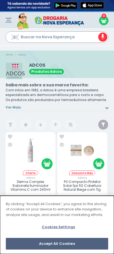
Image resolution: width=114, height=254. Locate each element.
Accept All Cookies (57, 243)
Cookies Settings (58, 227)
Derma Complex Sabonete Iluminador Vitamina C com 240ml (30, 186)
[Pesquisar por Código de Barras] (15, 38)
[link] (10, 136)
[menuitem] (9, 20)
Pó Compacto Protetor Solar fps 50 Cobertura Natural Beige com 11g (82, 186)
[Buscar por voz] (102, 37)
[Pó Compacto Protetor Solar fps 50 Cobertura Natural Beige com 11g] (82, 152)
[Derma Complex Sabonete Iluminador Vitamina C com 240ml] (30, 152)
